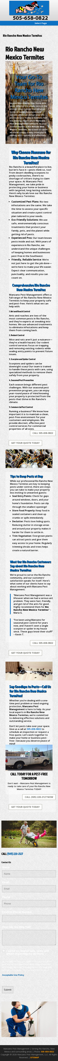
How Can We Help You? (16, 927)
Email (5, 882)
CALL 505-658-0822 (43, 433)
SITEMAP (34, 1057)
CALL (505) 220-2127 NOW (39, 797)
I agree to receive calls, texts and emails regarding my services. (27, 952)
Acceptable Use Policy (13, 975)
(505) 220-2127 (15, 854)
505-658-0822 (47, 1051)
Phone (6, 897)
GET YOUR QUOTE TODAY (25, 442)
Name (6, 867)
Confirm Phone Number (17, 912)
